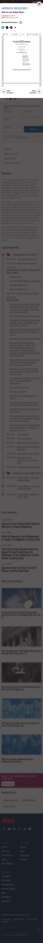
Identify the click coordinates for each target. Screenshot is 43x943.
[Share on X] (7, 28)
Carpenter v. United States (14, 8)
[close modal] (39, 4)
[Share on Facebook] (3, 28)
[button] (11, 27)
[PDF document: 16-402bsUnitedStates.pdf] (21, 60)
